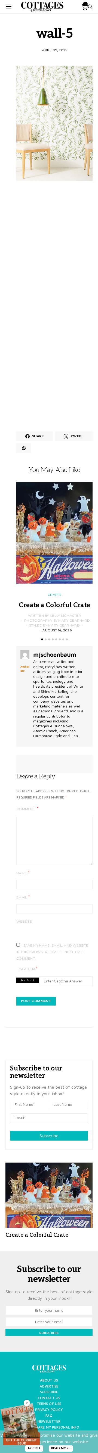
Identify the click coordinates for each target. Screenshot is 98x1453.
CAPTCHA (28, 968)
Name (23, 872)
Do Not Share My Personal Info (49, 1427)
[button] (42, 639)
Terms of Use (49, 1404)
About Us (49, 1380)
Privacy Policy (49, 1410)
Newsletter (49, 1421)
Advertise (49, 1386)
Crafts (54, 595)
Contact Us (49, 1398)
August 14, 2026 (57, 630)
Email (23, 897)
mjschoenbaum (54, 654)
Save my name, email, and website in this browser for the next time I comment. (52, 951)
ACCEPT (34, 1448)
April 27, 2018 (54, 50)
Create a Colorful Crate (54, 605)
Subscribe (49, 1135)
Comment (26, 809)
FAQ (48, 1416)
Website (24, 921)
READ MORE (61, 1448)
